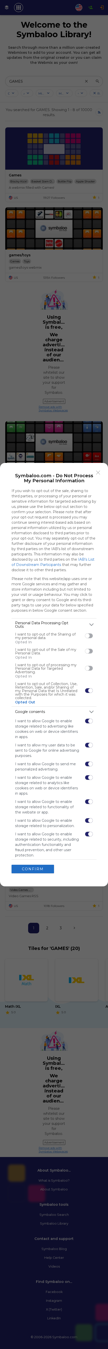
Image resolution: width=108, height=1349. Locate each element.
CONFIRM (33, 869)
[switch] (89, 635)
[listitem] (54, 624)
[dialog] (54, 674)
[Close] (98, 472)
